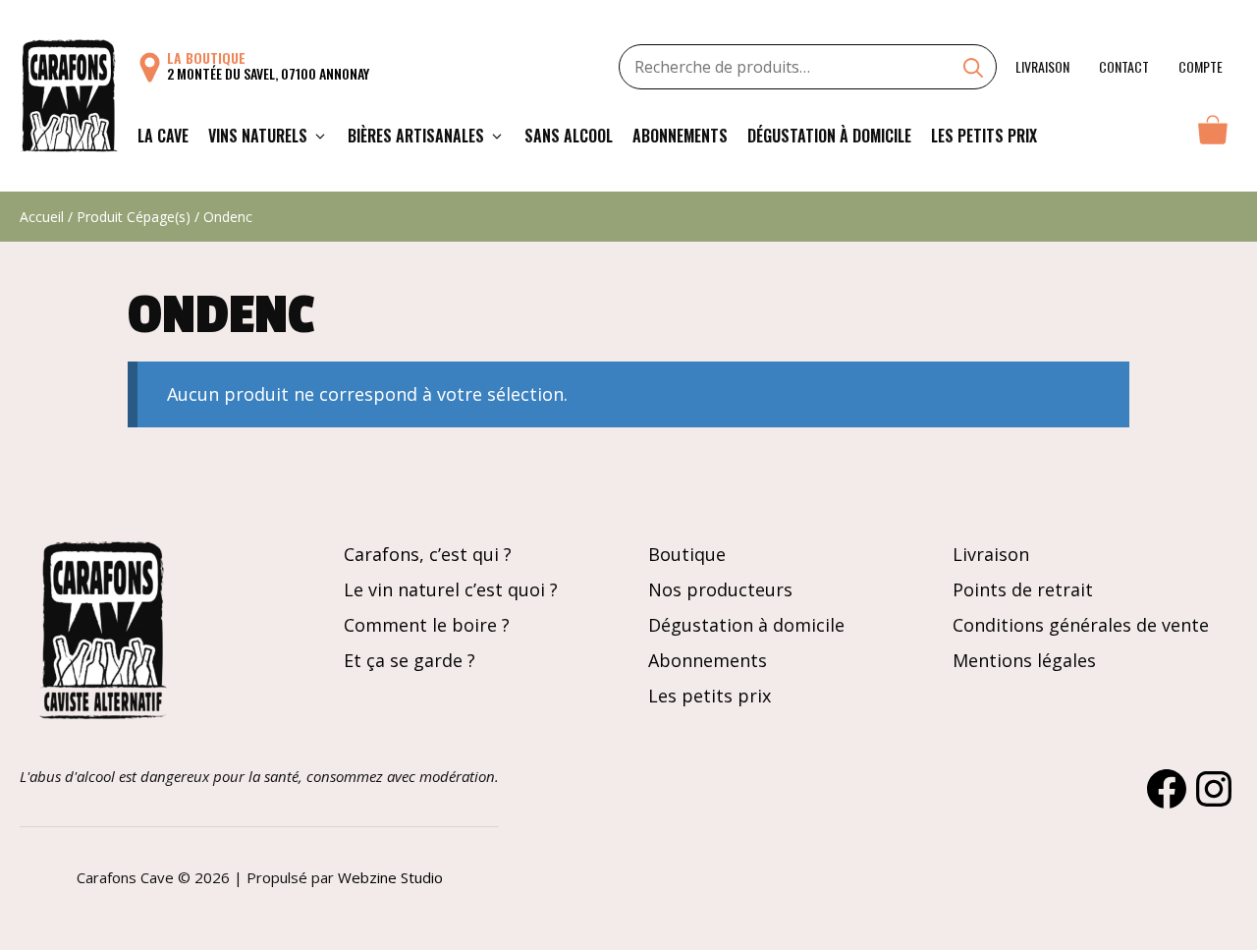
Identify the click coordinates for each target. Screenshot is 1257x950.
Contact (1124, 66)
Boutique (687, 554)
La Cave (163, 135)
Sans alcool (568, 135)
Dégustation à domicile (829, 135)
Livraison (1042, 66)
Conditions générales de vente (1081, 625)
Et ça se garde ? (409, 660)
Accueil (42, 216)
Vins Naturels (257, 135)
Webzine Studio (390, 877)
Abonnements (680, 135)
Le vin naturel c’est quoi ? (451, 589)
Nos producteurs (720, 589)
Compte (1200, 66)
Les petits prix (984, 135)
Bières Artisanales (416, 135)
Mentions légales (1024, 660)
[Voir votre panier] (1212, 135)
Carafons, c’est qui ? (428, 554)
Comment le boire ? (427, 625)
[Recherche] (973, 69)
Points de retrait (1023, 589)
